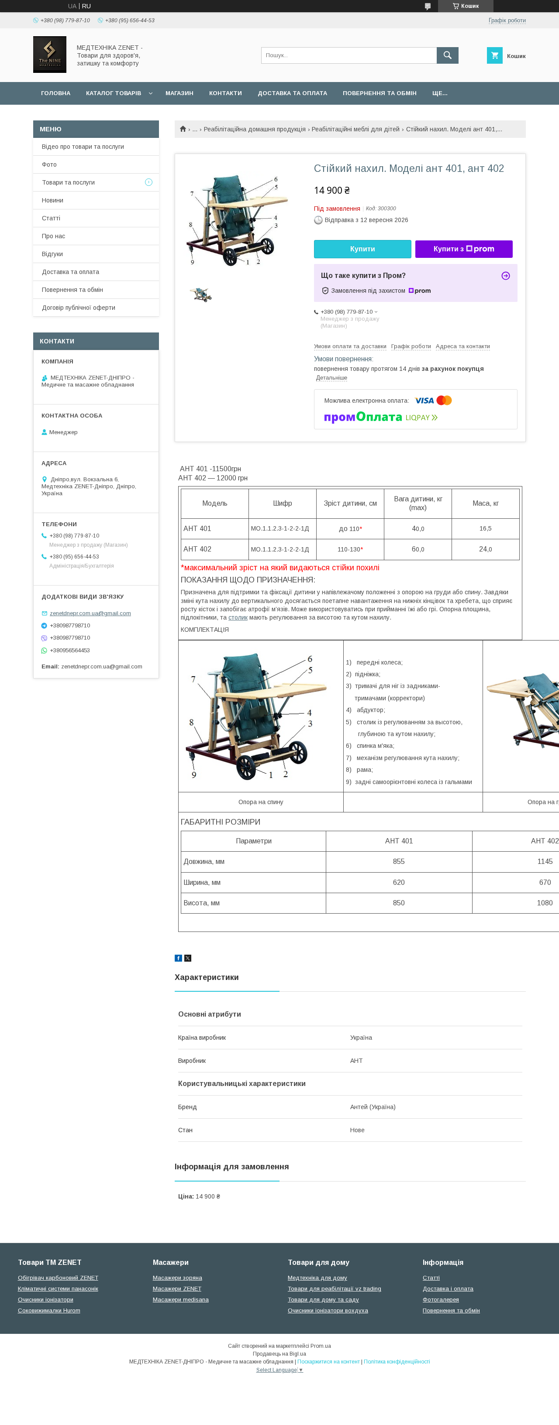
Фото (49, 164)
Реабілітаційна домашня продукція (255, 129)
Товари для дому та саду (323, 1299)
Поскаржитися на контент (328, 1362)
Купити (362, 249)
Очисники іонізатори (45, 1299)
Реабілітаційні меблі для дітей (356, 129)
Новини (52, 200)
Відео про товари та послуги (83, 146)
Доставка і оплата (448, 1288)
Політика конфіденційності (397, 1362)
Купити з (449, 249)
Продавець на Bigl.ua (279, 1354)
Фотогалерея (441, 1299)
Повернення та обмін (380, 93)
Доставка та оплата (292, 93)
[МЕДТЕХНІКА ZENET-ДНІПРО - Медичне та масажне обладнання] (49, 70)
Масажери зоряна (177, 1277)
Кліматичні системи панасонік (58, 1288)
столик (238, 617)
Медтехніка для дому (317, 1277)
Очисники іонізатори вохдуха (328, 1310)
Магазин (179, 93)
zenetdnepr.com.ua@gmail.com (90, 613)
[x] (187, 959)
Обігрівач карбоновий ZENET (58, 1277)
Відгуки (52, 253)
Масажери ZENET (177, 1288)
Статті (51, 218)
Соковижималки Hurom (49, 1310)
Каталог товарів (113, 93)
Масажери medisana (181, 1299)
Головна (55, 93)
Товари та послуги (68, 182)
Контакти (225, 93)
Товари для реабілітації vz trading (334, 1288)
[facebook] (178, 959)
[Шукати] (448, 55)
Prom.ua (321, 1346)
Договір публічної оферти (78, 307)
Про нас (53, 236)
